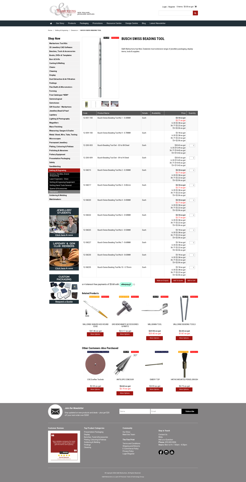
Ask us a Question (165, 440)
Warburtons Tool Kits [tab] (58, 43)
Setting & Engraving (61, 30)
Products (72, 23)
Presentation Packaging (93, 432)
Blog (144, 23)
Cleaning (87, 447)
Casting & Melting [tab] (57, 63)
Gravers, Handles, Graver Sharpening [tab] (59, 175)
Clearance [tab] (54, 192)
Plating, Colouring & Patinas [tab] (61, 147)
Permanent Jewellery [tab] (58, 143)
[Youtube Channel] (172, 452)
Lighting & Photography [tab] (59, 119)
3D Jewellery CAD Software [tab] (60, 47)
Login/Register (129, 454)
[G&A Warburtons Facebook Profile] (160, 452)
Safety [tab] (52, 162)
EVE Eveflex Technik (96, 379)
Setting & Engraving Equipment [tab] (62, 182)
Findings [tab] (53, 83)
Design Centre (131, 23)
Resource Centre (114, 23)
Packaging (84, 23)
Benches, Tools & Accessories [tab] (62, 51)
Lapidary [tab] (53, 115)
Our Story (60, 23)
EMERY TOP (155, 379)
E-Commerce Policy (131, 449)
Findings (87, 445)
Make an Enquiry (162, 280)
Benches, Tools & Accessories (96, 437)
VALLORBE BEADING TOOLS (184, 324)
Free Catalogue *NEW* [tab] (58, 95)
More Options (95, 334)
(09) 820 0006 (170, 442)
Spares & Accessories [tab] (58, 189)
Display (87, 434)
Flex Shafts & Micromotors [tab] (60, 87)
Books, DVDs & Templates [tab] (60, 55)
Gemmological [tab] (55, 99)
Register (171, 7)
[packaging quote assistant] (64, 288)
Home (51, 23)
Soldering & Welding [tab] (58, 195)
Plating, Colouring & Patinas (95, 440)
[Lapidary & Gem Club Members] (64, 255)
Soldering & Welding (92, 442)
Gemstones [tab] (54, 103)
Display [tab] (52, 75)
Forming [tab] (53, 91)
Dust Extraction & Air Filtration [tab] (62, 79)
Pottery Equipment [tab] (57, 154)
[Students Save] (64, 222)
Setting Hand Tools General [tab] (60, 185)
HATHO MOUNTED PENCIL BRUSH (184, 379)
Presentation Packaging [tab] (59, 158)
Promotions (98, 23)
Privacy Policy (128, 451)
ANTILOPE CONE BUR (125, 379)
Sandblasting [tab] (55, 166)
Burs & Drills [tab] (54, 59)
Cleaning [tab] (53, 71)
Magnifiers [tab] (54, 123)
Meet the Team (129, 434)
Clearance (74, 30)
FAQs (160, 437)
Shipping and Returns (131, 446)
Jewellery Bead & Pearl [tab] (59, 111)
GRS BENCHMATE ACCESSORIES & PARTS (125, 325)
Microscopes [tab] (55, 139)
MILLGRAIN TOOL (155, 324)
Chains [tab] (52, 67)
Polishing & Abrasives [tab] (58, 150)
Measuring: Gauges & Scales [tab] (61, 131)
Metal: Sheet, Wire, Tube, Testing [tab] (63, 135)
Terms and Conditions (131, 443)
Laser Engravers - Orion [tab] (59, 179)
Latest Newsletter (158, 23)
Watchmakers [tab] (55, 199)
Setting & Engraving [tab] (57, 170)
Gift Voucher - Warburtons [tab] (60, 107)
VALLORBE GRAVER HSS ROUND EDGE (96, 325)
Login (164, 7)
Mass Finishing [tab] (55, 127)
